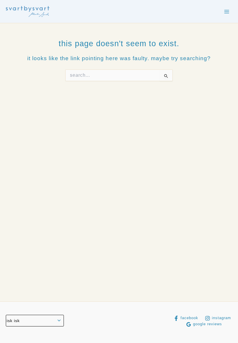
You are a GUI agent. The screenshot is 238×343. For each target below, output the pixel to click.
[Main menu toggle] (226, 11)
